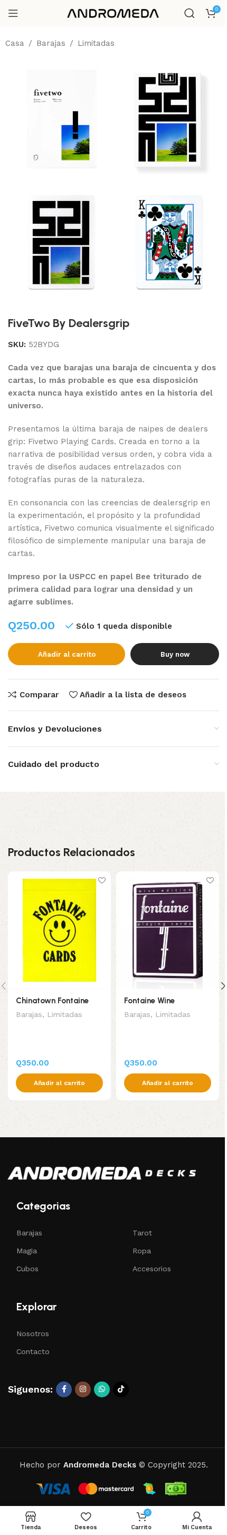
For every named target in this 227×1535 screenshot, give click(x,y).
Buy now (175, 654)
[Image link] (102, 1172)
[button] (59, 1082)
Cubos (27, 1268)
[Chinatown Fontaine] (59, 930)
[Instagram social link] (83, 1389)
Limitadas (96, 43)
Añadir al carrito (67, 654)
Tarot (142, 1233)
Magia (26, 1250)
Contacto (33, 1351)
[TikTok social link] (121, 1389)
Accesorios (152, 1268)
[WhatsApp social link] (102, 1389)
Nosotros (32, 1333)
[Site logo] (113, 12)
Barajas (50, 43)
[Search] (189, 13)
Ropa (142, 1250)
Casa (14, 43)
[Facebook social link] (64, 1389)
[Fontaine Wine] (167, 930)
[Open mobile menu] (13, 13)
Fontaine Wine (149, 1000)
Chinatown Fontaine (52, 1000)
